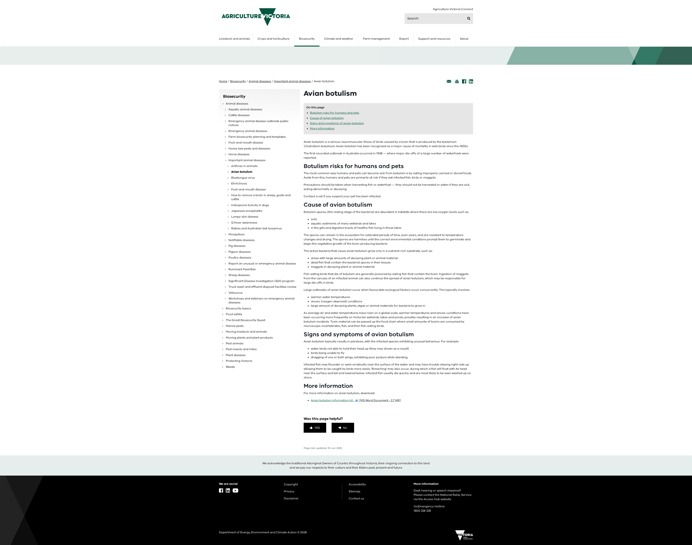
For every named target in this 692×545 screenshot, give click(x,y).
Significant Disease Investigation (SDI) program (261, 281)
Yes (317, 428)
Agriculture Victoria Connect (453, 9)
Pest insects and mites (241, 349)
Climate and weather (338, 39)
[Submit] (468, 18)
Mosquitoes (237, 234)
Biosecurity (307, 39)
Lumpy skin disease (244, 217)
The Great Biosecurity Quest (245, 320)
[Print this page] (456, 81)
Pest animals (234, 343)
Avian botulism (241, 172)
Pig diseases (237, 246)
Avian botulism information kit (356, 400)
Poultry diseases (240, 258)
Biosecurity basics (238, 308)
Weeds (230, 367)
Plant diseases (236, 355)
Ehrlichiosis (239, 184)
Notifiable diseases (242, 240)
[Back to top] (678, 489)
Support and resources (434, 39)
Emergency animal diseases (248, 131)
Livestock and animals (234, 39)
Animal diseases (260, 81)
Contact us (356, 498)
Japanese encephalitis (246, 211)
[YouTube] (235, 490)
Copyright (291, 484)
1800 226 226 (422, 511)
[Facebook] (464, 81)
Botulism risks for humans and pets (334, 113)
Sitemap (354, 491)
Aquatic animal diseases (245, 109)
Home (223, 81)
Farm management (376, 39)
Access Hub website (437, 499)
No (345, 428)
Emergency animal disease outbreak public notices (259, 123)
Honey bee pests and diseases (249, 149)
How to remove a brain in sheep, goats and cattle (260, 197)
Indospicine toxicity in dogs (250, 205)
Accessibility (357, 484)
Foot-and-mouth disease (246, 143)
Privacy (289, 491)
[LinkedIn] (471, 81)
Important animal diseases (292, 81)
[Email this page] (449, 81)
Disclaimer (291, 498)
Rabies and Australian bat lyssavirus (256, 228)
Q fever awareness (244, 223)
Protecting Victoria (239, 361)
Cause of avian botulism (327, 118)
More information (322, 129)
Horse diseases (239, 154)
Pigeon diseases (240, 252)
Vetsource (236, 293)
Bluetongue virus (243, 178)
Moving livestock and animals (246, 332)
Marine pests (235, 326)
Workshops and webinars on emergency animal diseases (261, 301)
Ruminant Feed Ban (242, 269)
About (464, 39)
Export (404, 39)
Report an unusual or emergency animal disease (262, 264)
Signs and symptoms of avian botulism (337, 123)
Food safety (234, 314)
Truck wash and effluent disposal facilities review (262, 287)
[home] (256, 17)
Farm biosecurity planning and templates (257, 137)
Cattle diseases (239, 115)
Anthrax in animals (244, 166)
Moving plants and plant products (249, 338)
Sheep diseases (239, 275)
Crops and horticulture (273, 39)
